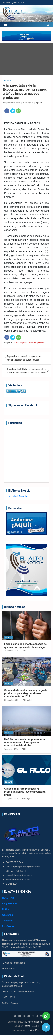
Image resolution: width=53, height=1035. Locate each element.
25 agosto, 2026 (11, 651)
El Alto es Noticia (33, 1021)
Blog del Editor (10, 903)
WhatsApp (7, 915)
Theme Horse (30, 1026)
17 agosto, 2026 (11, 798)
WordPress (35, 1030)
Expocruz (24, 342)
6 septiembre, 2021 (11, 103)
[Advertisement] (26, 453)
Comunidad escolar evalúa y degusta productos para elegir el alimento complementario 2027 (25, 693)
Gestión (7, 81)
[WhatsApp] (18, 110)
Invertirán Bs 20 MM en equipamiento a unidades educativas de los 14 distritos (26, 371)
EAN (24, 651)
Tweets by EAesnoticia (17, 496)
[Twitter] (12, 110)
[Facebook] (6, 110)
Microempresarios (37, 342)
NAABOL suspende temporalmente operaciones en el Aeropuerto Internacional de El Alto (24, 742)
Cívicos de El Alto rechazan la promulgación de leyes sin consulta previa (25, 791)
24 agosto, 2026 (11, 749)
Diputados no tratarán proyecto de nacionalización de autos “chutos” (24, 358)
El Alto (16, 342)
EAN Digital (28, 103)
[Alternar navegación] (5, 24)
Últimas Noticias (14, 607)
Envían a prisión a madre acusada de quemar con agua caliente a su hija (25, 645)
